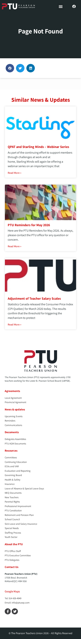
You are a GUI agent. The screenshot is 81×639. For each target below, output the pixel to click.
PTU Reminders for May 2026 (29, 225)
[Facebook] (74, 6)
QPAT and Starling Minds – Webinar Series (38, 147)
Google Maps (12, 591)
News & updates (15, 409)
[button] (60, 6)
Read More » (14, 172)
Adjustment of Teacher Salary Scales (34, 298)
